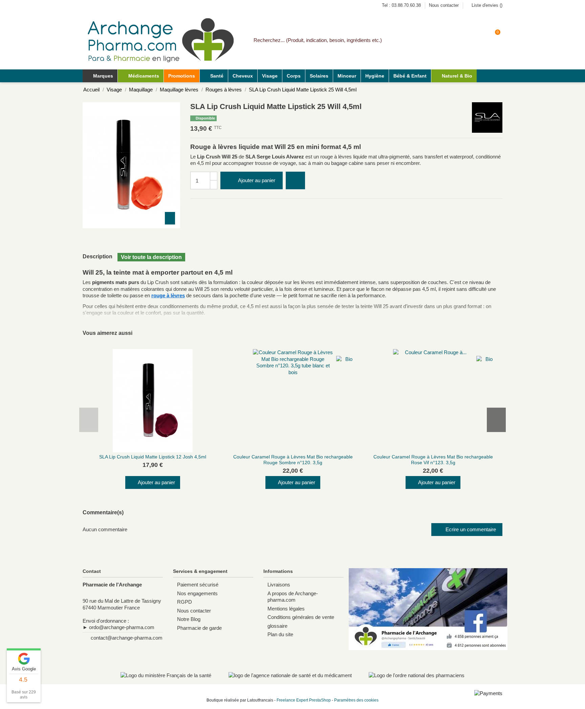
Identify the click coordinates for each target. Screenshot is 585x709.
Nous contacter (444, 5)
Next (496, 420)
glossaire (277, 626)
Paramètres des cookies (356, 700)
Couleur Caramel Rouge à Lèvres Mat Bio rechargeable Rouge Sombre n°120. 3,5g (293, 459)
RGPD (184, 602)
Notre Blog (188, 619)
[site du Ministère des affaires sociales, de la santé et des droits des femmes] (166, 675)
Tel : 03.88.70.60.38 (402, 5)
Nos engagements (197, 593)
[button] (140, 75)
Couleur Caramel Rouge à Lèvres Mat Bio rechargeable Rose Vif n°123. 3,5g (433, 459)
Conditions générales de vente (300, 617)
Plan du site (280, 634)
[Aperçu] (157, 450)
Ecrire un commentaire (470, 529)
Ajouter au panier (256, 180)
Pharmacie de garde (199, 628)
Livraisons (278, 584)
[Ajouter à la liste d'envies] (295, 181)
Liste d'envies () (486, 5)
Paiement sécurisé (197, 584)
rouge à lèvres (168, 295)
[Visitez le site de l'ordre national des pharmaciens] (416, 675)
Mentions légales (286, 608)
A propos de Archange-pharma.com (292, 596)
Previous (88, 420)
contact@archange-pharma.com (126, 638)
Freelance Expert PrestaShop (304, 700)
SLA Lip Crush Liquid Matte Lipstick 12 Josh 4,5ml (152, 456)
